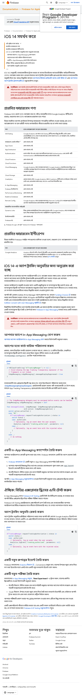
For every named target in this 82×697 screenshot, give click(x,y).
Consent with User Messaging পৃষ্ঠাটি (21, 303)
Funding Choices (61, 295)
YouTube (32, 644)
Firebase (7, 31)
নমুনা (4, 640)
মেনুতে (22, 579)
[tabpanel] (41, 372)
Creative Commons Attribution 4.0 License (44, 614)
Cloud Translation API (21, 22)
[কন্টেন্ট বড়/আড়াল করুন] (20, 43)
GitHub (5, 647)
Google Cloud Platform (10, 675)
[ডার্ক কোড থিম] (72, 365)
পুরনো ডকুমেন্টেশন (61, 651)
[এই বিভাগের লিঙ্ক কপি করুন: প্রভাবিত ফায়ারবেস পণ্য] (38, 108)
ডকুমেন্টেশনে (21, 479)
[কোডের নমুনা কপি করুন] (76, 365)
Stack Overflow (61, 637)
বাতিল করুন (58, 27)
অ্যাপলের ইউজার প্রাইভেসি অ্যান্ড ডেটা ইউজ (48, 78)
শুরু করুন (72, 27)
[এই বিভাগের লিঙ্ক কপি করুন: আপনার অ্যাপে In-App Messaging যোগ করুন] (62, 335)
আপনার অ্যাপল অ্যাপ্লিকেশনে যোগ (24, 339)
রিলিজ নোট (59, 644)
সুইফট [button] (8, 361)
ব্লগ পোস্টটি (51, 257)
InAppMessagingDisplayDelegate (18, 386)
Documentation (10, 9)
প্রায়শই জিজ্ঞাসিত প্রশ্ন (62, 647)
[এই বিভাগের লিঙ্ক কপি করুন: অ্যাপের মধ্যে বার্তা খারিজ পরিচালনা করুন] (56, 346)
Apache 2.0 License (9, 616)
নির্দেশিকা (5, 633)
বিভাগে (26, 565)
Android (5, 664)
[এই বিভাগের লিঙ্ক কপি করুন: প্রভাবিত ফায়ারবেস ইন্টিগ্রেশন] (46, 234)
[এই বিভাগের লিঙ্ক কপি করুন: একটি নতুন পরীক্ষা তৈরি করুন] (41, 574)
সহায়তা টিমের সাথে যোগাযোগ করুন (66, 633)
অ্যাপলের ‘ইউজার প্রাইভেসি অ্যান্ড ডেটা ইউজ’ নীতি (50, 321)
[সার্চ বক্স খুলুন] (47, 2)
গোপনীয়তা (12, 687)
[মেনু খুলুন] (3, 2)
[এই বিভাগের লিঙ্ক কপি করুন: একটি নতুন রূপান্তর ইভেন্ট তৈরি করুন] (51, 560)
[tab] (8, 361)
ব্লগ (30, 633)
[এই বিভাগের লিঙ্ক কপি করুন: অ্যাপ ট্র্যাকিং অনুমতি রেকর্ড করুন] (46, 512)
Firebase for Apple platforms (36, 9)
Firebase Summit (34, 637)
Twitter (31, 640)
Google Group (60, 640)
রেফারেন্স (5, 637)
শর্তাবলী (5, 687)
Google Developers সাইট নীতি (47, 616)
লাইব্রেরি (5, 644)
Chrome (5, 668)
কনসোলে (16, 462)
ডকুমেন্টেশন (36, 608)
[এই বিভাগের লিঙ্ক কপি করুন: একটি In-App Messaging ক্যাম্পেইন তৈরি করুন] (64, 450)
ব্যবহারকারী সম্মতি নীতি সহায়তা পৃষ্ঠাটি (29, 93)
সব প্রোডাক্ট (6, 678)
